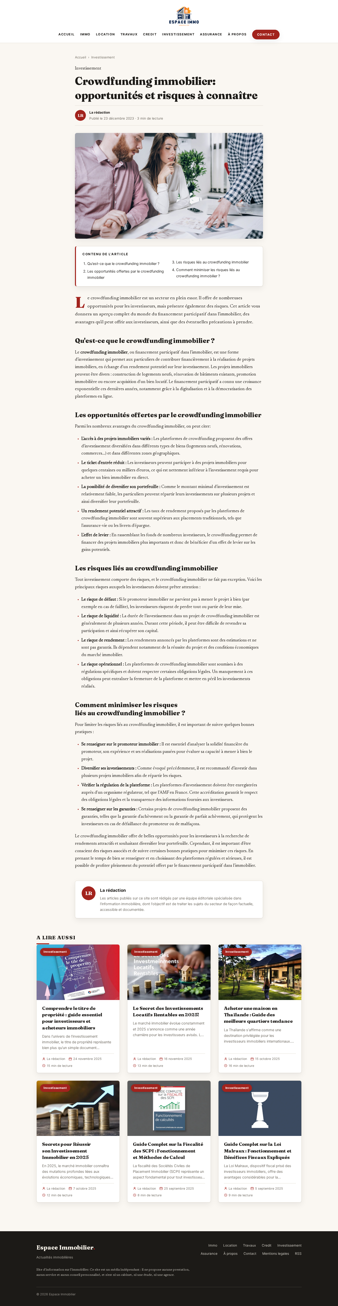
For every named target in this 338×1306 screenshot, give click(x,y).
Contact (266, 34)
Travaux (129, 34)
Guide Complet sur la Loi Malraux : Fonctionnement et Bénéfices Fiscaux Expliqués (257, 1150)
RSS (298, 1253)
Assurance (211, 34)
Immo (85, 34)
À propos (237, 34)
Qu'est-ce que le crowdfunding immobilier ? (123, 263)
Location (105, 34)
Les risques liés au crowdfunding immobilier (212, 262)
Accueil (66, 34)
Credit (150, 34)
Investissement (178, 34)
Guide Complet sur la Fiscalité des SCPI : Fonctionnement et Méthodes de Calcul (168, 1150)
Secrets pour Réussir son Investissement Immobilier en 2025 (66, 1150)
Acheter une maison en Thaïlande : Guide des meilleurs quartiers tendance (258, 1014)
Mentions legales (275, 1253)
